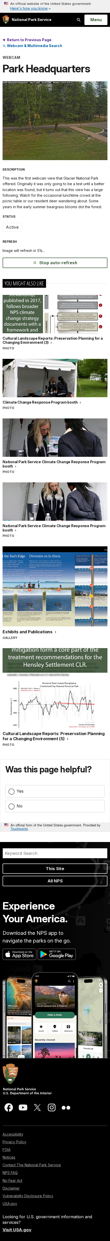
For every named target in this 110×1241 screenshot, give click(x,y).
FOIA (6, 1149)
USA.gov (10, 1203)
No (20, 805)
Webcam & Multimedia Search (34, 45)
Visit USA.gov (17, 1229)
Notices (9, 1157)
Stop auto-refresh (58, 262)
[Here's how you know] (55, 6)
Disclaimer (11, 1188)
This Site (55, 868)
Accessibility (13, 1134)
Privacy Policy (14, 1142)
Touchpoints (19, 828)
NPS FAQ (10, 1172)
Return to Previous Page (29, 40)
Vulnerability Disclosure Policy (28, 1196)
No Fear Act (12, 1180)
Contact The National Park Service (32, 1165)
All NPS (55, 880)
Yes (20, 791)
